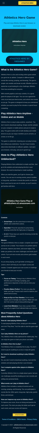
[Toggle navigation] (3, 3)
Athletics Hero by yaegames (19, 60)
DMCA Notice (21, 419)
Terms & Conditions (9, 419)
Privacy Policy (32, 419)
